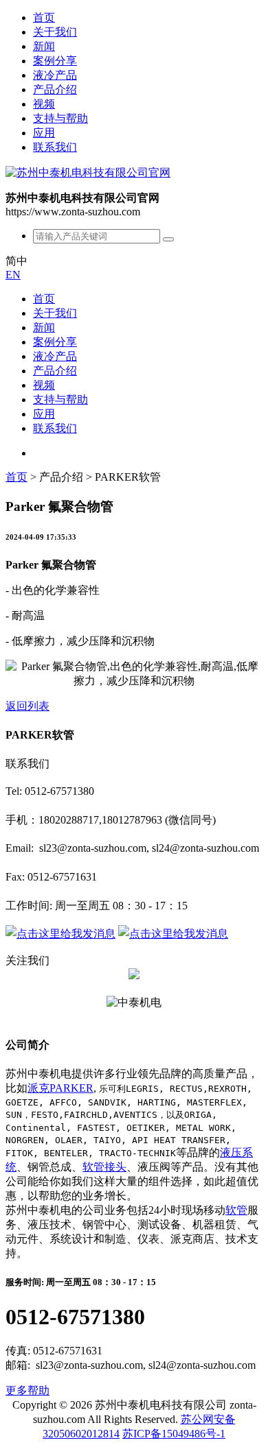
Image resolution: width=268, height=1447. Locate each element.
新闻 (44, 46)
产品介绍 (55, 89)
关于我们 (55, 32)
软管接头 (104, 1167)
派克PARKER (60, 1088)
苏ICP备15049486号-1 (173, 1433)
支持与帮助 (60, 118)
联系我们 (55, 147)
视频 (44, 104)
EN (13, 274)
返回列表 (27, 706)
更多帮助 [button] (27, 1390)
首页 (44, 17)
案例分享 (55, 61)
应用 (44, 133)
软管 (236, 1210)
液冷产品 (55, 75)
